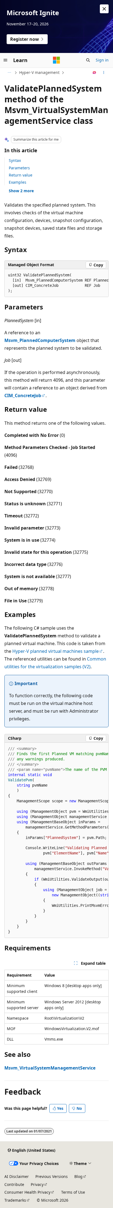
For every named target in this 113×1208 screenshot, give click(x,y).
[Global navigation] (5, 60)
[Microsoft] (56, 60)
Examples (17, 182)
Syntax (15, 160)
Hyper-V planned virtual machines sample (55, 651)
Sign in (102, 60)
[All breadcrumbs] (9, 72)
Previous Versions (51, 1176)
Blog (78, 1176)
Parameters (19, 167)
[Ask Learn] (94, 72)
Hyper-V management (39, 72)
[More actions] (104, 72)
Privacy (37, 1184)
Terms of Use (73, 1192)
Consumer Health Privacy (27, 1192)
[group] (56, 283)
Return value (20, 175)
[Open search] (88, 60)
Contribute (14, 1184)
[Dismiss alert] (104, 8)
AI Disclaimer (16, 1176)
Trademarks (15, 1200)
